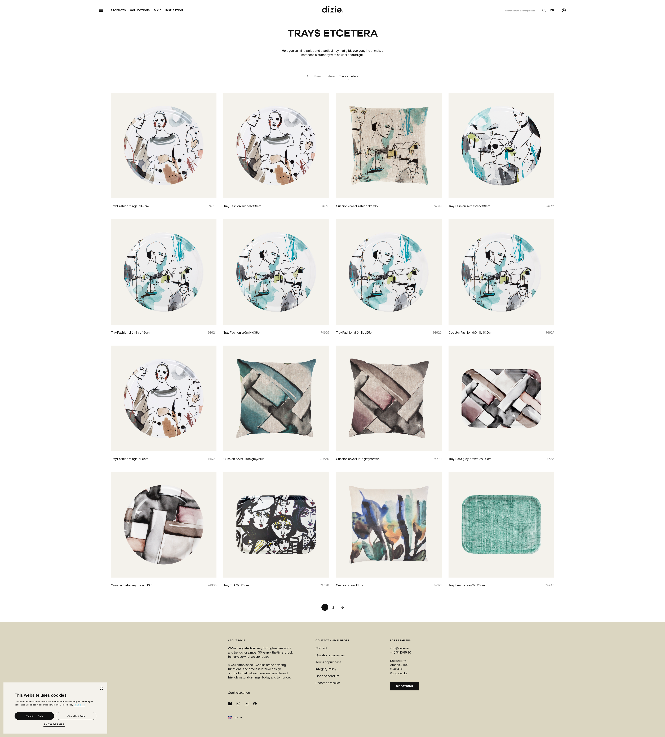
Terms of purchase (328, 662)
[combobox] (101, 688)
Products (118, 10)
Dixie (157, 10)
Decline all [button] (76, 716)
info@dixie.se (399, 648)
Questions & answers (330, 655)
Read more (79, 704)
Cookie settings (239, 692)
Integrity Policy (326, 669)
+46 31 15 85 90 (400, 652)
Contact (321, 648)
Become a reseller (328, 683)
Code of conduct (327, 676)
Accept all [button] (34, 716)
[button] (55, 724)
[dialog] (55, 708)
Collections (140, 10)
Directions (404, 686)
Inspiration (174, 10)
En (552, 10)
